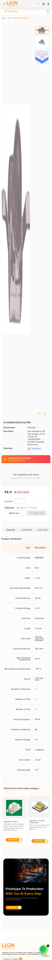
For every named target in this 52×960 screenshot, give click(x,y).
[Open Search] (39, 4)
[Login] (48, 4)
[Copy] (33, 422)
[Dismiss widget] (48, 945)
